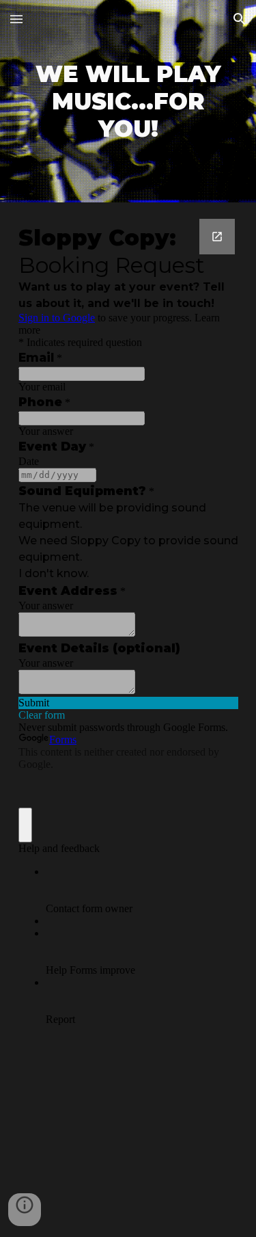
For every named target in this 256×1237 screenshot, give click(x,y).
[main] (128, 101)
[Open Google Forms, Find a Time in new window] (217, 236)
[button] (16, 19)
